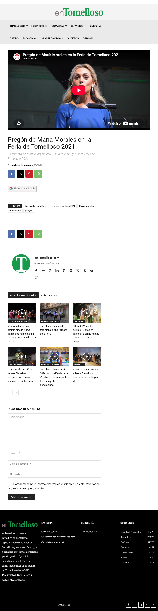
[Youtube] (93, 271)
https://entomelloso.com (47, 263)
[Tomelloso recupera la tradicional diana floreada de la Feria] (54, 313)
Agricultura (79, 321)
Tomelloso (79, 364)
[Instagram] (51, 271)
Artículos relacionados (23, 295)
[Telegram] (72, 271)
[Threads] (37, 277)
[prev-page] (10, 392)
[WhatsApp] (38, 174)
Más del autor (49, 295)
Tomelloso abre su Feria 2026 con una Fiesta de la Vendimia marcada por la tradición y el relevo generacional (54, 377)
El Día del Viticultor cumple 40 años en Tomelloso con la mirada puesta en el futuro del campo (86, 334)
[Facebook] (11, 174)
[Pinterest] (29, 174)
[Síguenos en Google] (22, 195)
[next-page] (16, 392)
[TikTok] (147, 605)
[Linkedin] (58, 271)
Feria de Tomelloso (18, 321)
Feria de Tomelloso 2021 (62, 205)
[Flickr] (44, 271)
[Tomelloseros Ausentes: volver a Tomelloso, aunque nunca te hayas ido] (87, 356)
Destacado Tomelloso (35, 205)
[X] (20, 174)
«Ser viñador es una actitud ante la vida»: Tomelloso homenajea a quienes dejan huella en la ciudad (22, 334)
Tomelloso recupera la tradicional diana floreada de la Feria (53, 330)
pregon (28, 210)
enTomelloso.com (21, 165)
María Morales (86, 205)
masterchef (15, 210)
